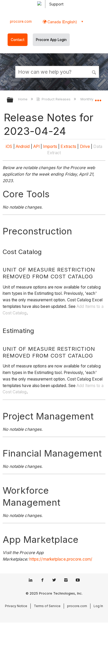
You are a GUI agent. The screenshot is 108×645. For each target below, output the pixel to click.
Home (23, 99)
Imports (50, 146)
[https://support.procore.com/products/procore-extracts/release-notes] (79, 146)
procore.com (21, 21)
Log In (98, 606)
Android (23, 146)
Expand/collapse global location (98, 98)
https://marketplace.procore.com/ (60, 559)
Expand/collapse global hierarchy (13, 100)
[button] (94, 72)
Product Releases (56, 99)
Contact (17, 40)
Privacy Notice (16, 606)
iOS (9, 146)
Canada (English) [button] (61, 22)
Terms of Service (47, 606)
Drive (85, 146)
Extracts (68, 146)
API (36, 146)
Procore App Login (51, 40)
